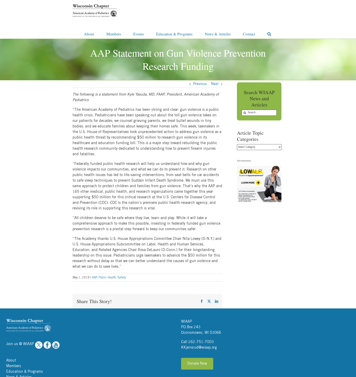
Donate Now (197, 363)
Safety (121, 277)
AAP (94, 277)
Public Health (107, 277)
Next (215, 84)
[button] (269, 33)
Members (13, 366)
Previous (200, 84)
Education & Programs (24, 371)
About (11, 360)
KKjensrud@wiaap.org (199, 347)
